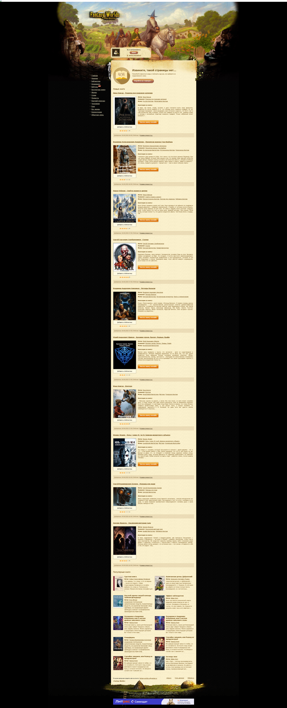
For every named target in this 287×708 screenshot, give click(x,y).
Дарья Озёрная (147, 194)
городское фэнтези (171, 394)
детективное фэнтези (161, 101)
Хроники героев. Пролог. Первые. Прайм (158, 343)
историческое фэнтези (167, 150)
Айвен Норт (174, 598)
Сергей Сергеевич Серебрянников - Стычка (130, 240)
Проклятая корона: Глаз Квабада (155, 148)
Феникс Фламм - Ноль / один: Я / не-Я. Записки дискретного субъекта (141, 435)
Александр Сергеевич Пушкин (180, 579)
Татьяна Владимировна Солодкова (140, 640)
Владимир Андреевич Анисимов (153, 292)
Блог (93, 106)
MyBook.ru (191, 678)
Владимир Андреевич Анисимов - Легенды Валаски (134, 288)
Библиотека (95, 81)
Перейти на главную (142, 81)
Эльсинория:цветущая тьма (154, 529)
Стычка (147, 245)
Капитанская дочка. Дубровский (179, 577)
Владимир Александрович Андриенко (154, 146)
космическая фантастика (151, 345)
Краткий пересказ (98, 101)
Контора (148, 392)
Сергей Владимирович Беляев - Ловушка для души (134, 484)
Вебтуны (94, 87)
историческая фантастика (151, 150)
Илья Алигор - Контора (122, 386)
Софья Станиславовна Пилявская (139, 579)
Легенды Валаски (150, 294)
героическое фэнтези (182, 150)
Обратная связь (97, 115)
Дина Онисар (147, 97)
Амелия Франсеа (148, 527)
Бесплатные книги (98, 90)
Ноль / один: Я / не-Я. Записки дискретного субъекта (162, 441)
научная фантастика (149, 248)
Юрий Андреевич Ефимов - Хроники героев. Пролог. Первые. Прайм (141, 337)
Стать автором (179, 678)
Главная (94, 76)
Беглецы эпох (171, 657)
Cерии (93, 95)
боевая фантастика (163, 248)
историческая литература (165, 296)
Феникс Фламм (147, 439)
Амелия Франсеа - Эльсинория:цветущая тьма (132, 523)
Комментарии (96, 112)
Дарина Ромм (133, 622)
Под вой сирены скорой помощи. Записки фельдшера (137, 596)
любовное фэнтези (181, 199)
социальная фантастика (150, 443)
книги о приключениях (181, 296)
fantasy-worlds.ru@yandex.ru (148, 678)
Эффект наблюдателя (175, 596)
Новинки (94, 78)
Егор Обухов (133, 600)
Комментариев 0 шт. (146, 135)
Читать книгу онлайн (148, 122)
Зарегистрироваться (135, 55)
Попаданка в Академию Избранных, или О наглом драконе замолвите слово (135, 618)
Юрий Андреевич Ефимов (151, 341)
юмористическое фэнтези (151, 199)
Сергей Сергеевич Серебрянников (153, 243)
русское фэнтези (148, 101)
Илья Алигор (147, 390)
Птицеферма (129, 637)
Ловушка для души (151, 490)
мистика (162, 394)
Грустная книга (130, 577)
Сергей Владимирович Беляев (152, 488)
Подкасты (95, 98)
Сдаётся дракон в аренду (153, 197)
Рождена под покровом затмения (155, 99)
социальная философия (172, 443)
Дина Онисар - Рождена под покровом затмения (133, 93)
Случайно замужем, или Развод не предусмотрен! (180, 638)
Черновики (95, 104)
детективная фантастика (150, 394)
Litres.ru (168, 678)
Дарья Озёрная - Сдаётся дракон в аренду (130, 191)
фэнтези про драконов (167, 199)
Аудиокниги (95, 84)
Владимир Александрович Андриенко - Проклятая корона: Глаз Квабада (143, 142)
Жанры (94, 92)
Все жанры (95, 109)
